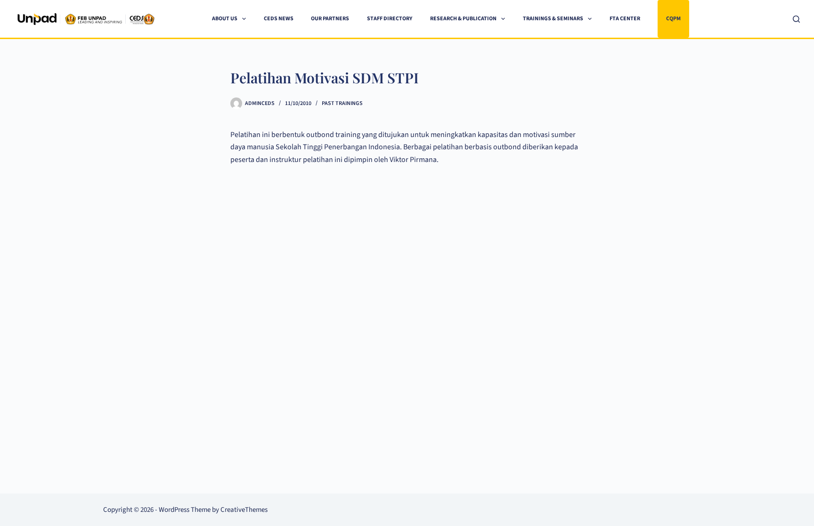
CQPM (673, 19)
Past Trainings (342, 103)
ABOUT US (224, 19)
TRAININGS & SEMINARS (553, 19)
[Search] (796, 19)
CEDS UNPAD (184, 18)
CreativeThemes (244, 510)
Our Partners (330, 19)
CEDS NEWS (278, 19)
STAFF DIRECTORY (389, 19)
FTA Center (625, 19)
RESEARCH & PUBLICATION (463, 19)
